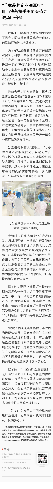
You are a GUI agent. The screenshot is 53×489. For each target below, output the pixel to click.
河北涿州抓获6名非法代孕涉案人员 (15, 462)
